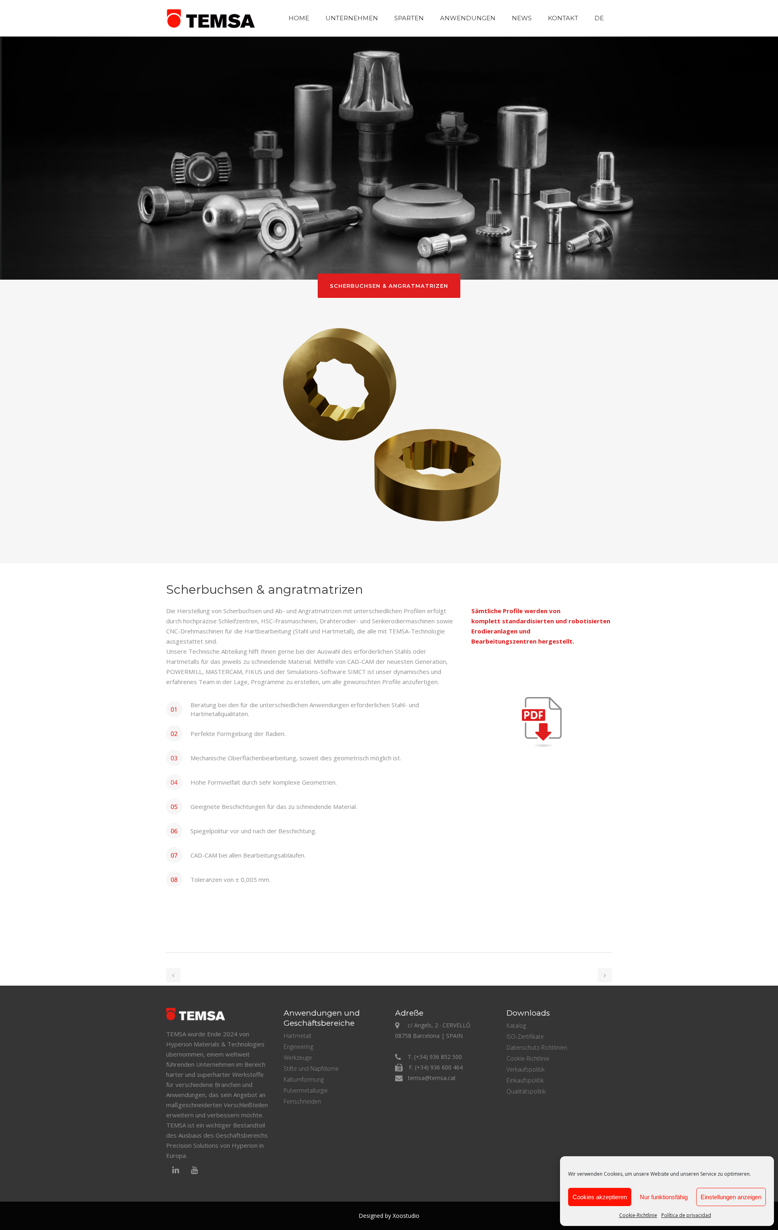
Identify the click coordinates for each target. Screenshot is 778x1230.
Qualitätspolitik (526, 1091)
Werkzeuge (298, 1057)
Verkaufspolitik (526, 1069)
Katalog (516, 1025)
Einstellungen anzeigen (731, 1197)
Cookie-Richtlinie (638, 1215)
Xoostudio (406, 1215)
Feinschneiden (302, 1101)
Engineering (298, 1046)
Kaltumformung (304, 1079)
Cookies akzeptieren (600, 1197)
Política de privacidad (686, 1215)
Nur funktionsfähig (664, 1197)
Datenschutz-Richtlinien (537, 1047)
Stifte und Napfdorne (311, 1068)
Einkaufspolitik (525, 1080)
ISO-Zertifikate (525, 1036)
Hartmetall (297, 1036)
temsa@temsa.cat (432, 1078)
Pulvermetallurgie (306, 1090)
